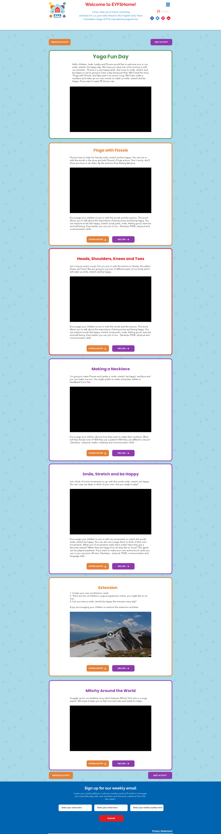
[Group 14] (157, 18)
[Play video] (110, 634)
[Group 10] (152, 18)
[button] (168, 4)
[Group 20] (163, 18)
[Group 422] (168, 18)
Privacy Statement (162, 831)
